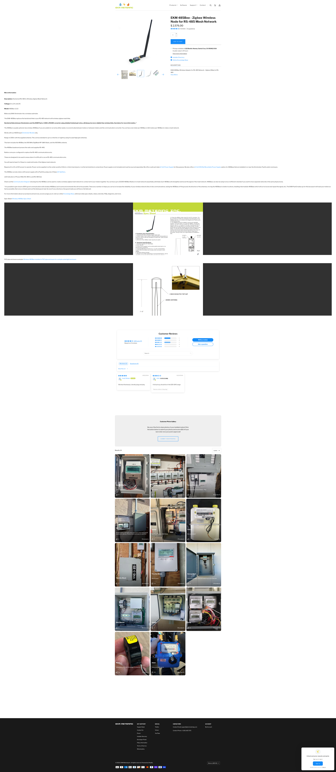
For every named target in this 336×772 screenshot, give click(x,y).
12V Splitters (61, 172)
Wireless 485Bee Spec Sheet (21, 199)
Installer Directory (142, 736)
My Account (208, 727)
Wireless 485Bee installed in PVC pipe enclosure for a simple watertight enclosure (49, 259)
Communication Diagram (21, 182)
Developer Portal (141, 739)
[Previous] (118, 74)
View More (174, 75)
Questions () (134, 363)
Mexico (212, 763)
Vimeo (157, 730)
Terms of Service (142, 746)
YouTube (157, 733)
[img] (122, 376)
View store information (180, 53)
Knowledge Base (68, 194)
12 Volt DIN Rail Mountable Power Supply (207, 167)
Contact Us (140, 730)
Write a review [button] (203, 340)
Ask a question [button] (203, 344)
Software (183, 5)
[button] (175, 29)
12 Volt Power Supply (166, 167)
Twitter (157, 727)
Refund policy (141, 749)
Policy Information (142, 742)
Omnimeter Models (28, 133)
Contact (203, 5)
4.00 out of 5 (138, 341)
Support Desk (141, 727)
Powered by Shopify (147, 762)
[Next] (163, 74)
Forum (139, 733)
